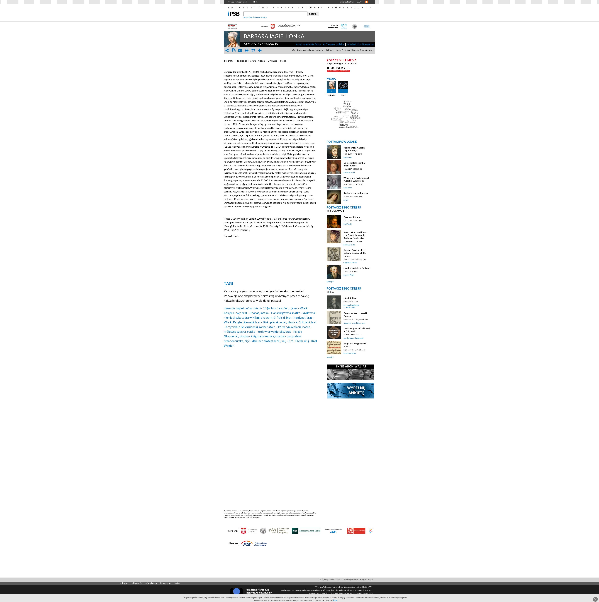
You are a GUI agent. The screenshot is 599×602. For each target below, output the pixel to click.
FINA (255, 2)
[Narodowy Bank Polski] (306, 531)
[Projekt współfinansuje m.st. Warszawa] (371, 531)
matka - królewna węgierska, (266, 331)
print (247, 50)
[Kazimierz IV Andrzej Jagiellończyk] (334, 152)
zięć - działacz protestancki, (263, 341)
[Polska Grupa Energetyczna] (254, 543)
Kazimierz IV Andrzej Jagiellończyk (354, 149)
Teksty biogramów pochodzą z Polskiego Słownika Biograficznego (346, 579)
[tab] (229, 61)
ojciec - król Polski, (273, 317)
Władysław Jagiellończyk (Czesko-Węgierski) (356, 179)
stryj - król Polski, (298, 322)
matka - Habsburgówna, (276, 313)
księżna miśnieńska (308, 44)
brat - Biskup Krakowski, (271, 322)
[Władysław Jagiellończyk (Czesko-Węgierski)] (334, 182)
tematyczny (165, 583)
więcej (329, 282)
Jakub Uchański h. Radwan (356, 268)
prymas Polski (348, 275)
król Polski (347, 157)
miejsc (177, 583)
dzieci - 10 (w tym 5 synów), (271, 308)
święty (345, 200)
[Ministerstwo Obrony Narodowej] (263, 531)
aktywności (137, 583)
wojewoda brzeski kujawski (354, 323)
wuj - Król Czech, (293, 341)
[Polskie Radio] (356, 531)
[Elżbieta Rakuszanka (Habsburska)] (334, 167)
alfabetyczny (151, 583)
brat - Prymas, (251, 313)
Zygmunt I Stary (351, 217)
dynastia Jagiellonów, (238, 308)
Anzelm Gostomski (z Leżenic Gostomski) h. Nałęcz (354, 253)
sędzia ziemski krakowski (353, 338)
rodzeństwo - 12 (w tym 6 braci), (280, 327)
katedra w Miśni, (249, 317)
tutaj (335, 600)
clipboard (233, 50)
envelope (240, 50)
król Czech (347, 188)
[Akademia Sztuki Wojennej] (279, 531)
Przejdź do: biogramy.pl (237, 2)
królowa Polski (349, 173)
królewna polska (333, 44)
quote (253, 50)
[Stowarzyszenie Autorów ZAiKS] (333, 531)
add (260, 50)
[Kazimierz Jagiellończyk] (334, 197)
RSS (366, 2)
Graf (343, 95)
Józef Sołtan (349, 298)
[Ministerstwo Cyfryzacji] (249, 531)
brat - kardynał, (296, 317)
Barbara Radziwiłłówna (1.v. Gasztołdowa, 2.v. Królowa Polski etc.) (355, 235)
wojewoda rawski (350, 263)
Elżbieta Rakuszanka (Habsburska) (354, 164)
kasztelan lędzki (349, 353)
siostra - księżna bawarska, (257, 336)
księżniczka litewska (360, 44)
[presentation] (229, 61)
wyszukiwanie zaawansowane (255, 17)
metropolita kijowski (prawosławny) (351, 306)
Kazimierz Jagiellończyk (355, 193)
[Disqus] (270, 390)
